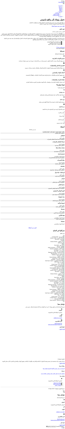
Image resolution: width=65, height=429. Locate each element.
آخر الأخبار (57, 12)
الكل (63, 131)
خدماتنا (60, 8)
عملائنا (60, 10)
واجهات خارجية (58, 131)
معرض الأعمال (54, 368)
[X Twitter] (63, 363)
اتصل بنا (60, 16)
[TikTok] (60, 363)
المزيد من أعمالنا (32, 227)
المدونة (60, 11)
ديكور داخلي (52, 131)
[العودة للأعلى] (63, 427)
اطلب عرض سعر (60, 26)
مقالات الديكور (56, 14)
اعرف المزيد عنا (60, 47)
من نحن (60, 6)
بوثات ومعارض (49, 373)
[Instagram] (61, 363)
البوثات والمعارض (46, 131)
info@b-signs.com (58, 323)
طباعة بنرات (43, 373)
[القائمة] (63, 3)
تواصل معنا (45, 368)
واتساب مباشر (58, 385)
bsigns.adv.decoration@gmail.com (55, 324)
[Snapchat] (59, 363)
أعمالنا (60, 9)
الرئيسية (60, 5)
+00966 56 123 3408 (58, 317)
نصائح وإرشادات (56, 15)
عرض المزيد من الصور (51, 426)
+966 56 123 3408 (57, 383)
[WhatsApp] (62, 427)
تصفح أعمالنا (54, 26)
